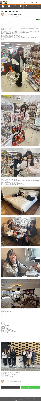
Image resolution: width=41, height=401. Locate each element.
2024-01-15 (6, 13)
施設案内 (15, 398)
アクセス (17, 398)
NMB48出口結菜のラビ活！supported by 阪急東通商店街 (15, 14)
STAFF (6, 14)
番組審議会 (7, 398)
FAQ (19, 398)
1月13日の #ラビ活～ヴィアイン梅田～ (10, 11)
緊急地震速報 (22, 398)
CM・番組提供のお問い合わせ (28, 398)
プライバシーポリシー (20, 399)
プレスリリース (11, 398)
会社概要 (4, 398)
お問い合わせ (34, 398)
